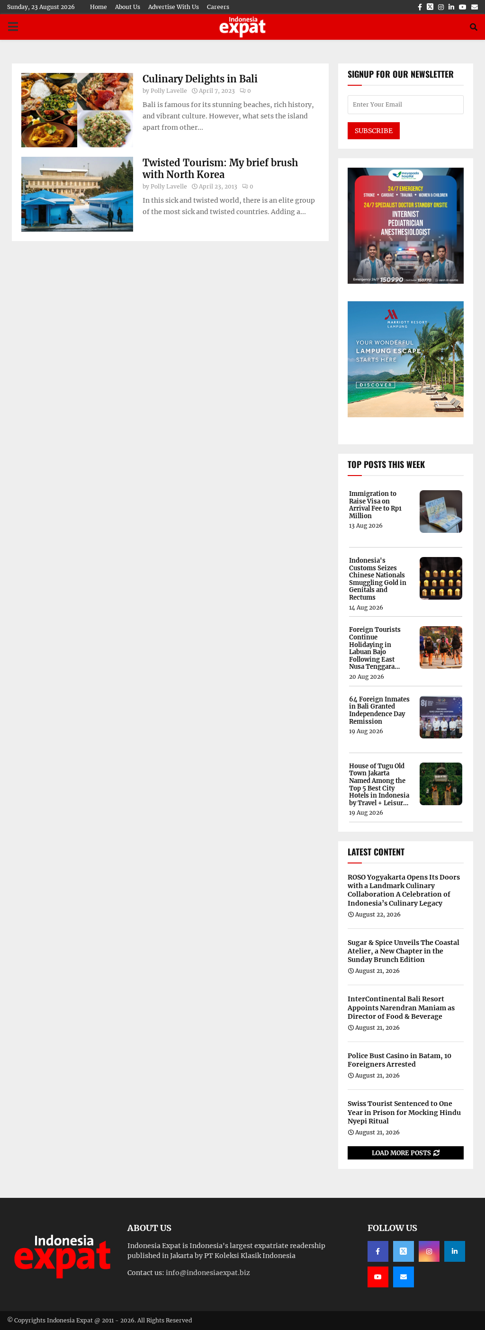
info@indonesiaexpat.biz (208, 1272)
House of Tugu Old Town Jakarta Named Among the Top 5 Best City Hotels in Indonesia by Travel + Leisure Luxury (379, 785)
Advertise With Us (173, 6)
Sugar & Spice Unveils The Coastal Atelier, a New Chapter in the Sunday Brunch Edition (403, 951)
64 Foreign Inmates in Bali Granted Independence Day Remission (379, 710)
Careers (218, 6)
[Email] (403, 1277)
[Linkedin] (454, 1251)
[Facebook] (378, 1251)
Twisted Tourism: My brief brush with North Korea (220, 168)
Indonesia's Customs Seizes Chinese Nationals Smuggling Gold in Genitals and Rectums (377, 579)
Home (98, 6)
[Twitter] (403, 1251)
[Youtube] (378, 1277)
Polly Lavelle (169, 90)
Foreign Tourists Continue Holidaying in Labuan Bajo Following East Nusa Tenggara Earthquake (375, 648)
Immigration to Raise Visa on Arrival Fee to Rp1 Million (375, 505)
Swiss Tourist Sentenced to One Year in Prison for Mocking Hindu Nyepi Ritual (404, 1112)
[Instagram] (429, 1251)
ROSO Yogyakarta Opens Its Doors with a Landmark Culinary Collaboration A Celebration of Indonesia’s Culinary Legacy (404, 890)
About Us (127, 6)
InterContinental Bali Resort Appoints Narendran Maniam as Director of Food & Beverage (401, 1007)
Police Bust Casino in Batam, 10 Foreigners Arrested (399, 1060)
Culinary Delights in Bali (200, 79)
